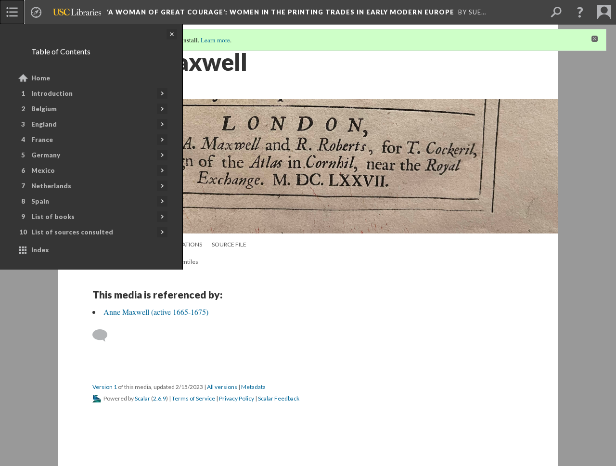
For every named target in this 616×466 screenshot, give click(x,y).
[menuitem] (12, 12)
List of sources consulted (72, 232)
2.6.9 (159, 398)
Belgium (44, 109)
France (42, 139)
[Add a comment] (104, 335)
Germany (45, 155)
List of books (53, 216)
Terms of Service (193, 398)
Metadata (253, 386)
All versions (222, 386)
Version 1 (104, 386)
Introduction (52, 93)
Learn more (215, 40)
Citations (188, 244)
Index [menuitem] (40, 250)
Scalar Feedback (278, 398)
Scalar (142, 398)
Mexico (43, 170)
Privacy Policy (236, 398)
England (44, 124)
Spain (40, 201)
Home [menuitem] (40, 78)
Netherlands (51, 186)
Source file (229, 244)
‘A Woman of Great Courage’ (280, 12)
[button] (580, 12)
